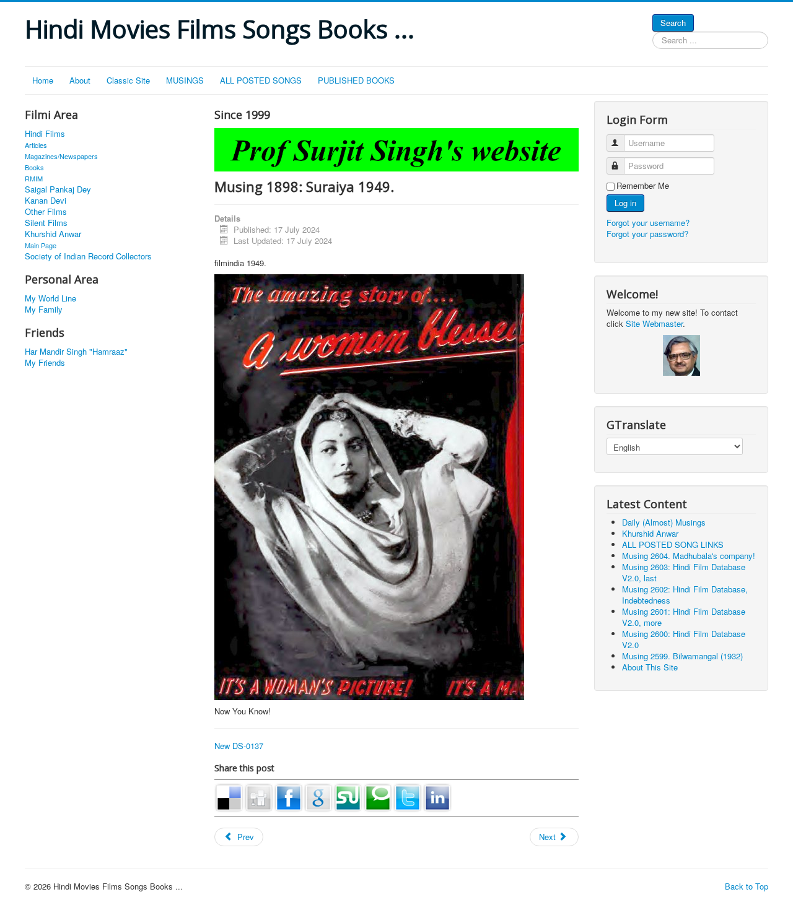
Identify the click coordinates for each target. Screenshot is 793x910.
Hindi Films (45, 133)
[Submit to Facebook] (289, 796)
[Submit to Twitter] (408, 796)
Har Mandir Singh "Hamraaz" (76, 351)
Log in (625, 203)
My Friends (45, 362)
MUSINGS (185, 80)
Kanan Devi (45, 200)
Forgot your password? (647, 234)
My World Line (50, 298)
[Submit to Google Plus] (318, 796)
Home (42, 80)
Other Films (46, 211)
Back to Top (746, 886)
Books (34, 167)
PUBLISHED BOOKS (356, 80)
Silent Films (46, 222)
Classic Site (128, 80)
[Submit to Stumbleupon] (348, 796)
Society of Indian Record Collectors (88, 256)
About (79, 80)
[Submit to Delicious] (229, 796)
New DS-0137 (238, 746)
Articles (36, 145)
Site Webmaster (654, 323)
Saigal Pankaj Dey (58, 189)
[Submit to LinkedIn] (437, 796)
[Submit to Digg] (259, 796)
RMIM (34, 178)
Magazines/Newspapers (61, 156)
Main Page (40, 245)
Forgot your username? (648, 222)
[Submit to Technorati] (378, 796)
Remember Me (642, 185)
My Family (44, 309)
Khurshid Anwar (53, 234)
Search (673, 22)
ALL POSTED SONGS (261, 80)
